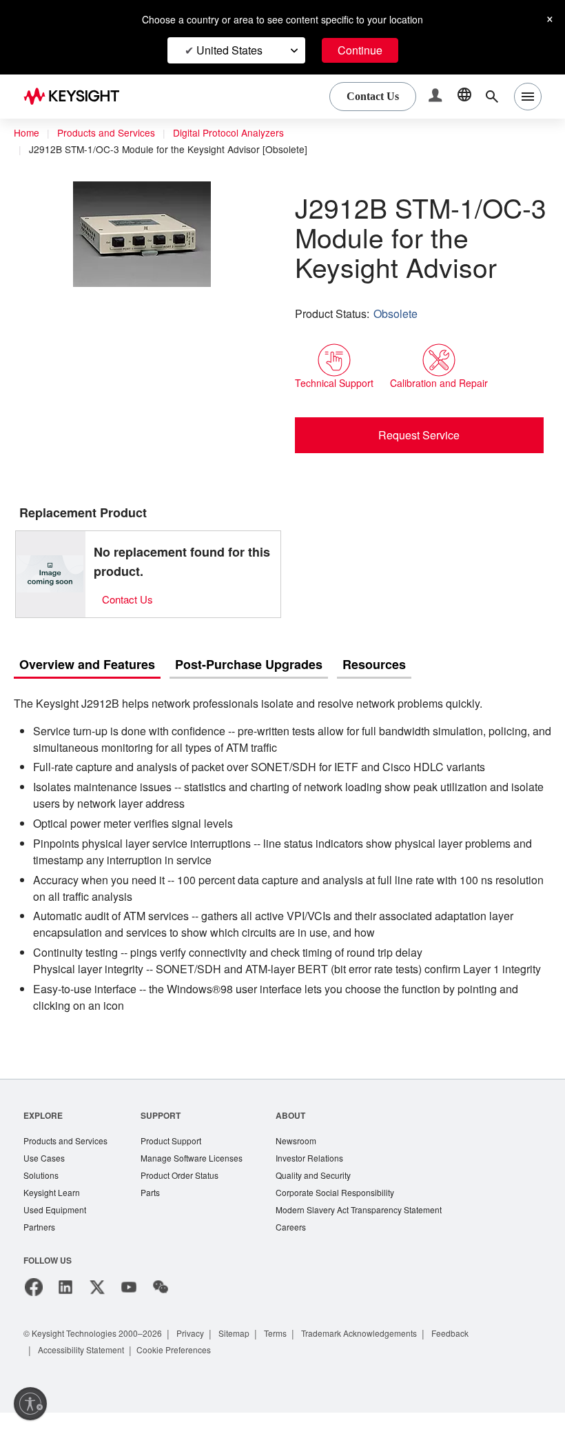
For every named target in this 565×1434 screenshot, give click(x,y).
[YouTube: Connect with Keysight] (129, 1308)
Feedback (483, 1354)
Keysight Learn (53, 1212)
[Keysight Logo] (76, 96)
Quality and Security (329, 1194)
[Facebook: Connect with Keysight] (33, 1308)
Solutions (42, 1194)
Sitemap (250, 1354)
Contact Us (129, 599)
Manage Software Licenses (201, 1176)
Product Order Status (189, 1194)
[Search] (492, 96)
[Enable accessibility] (30, 1403)
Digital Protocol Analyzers (239, 133)
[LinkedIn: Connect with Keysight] (65, 1308)
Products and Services (110, 133)
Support (167, 1132)
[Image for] (50, 574)
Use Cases (45, 1176)
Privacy (203, 1354)
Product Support (180, 1158)
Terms (294, 1354)
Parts (157, 1212)
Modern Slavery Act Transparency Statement (377, 1230)
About (304, 1132)
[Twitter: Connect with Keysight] (97, 1308)
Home (27, 133)
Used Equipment (56, 1230)
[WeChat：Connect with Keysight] (160, 1308)
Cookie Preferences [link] (185, 1371)
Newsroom (311, 1158)
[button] (437, 97)
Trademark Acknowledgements (385, 1354)
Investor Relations (324, 1176)
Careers (304, 1248)
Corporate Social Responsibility (352, 1212)
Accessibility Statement (85, 1371)
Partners (39, 1248)
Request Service (419, 434)
